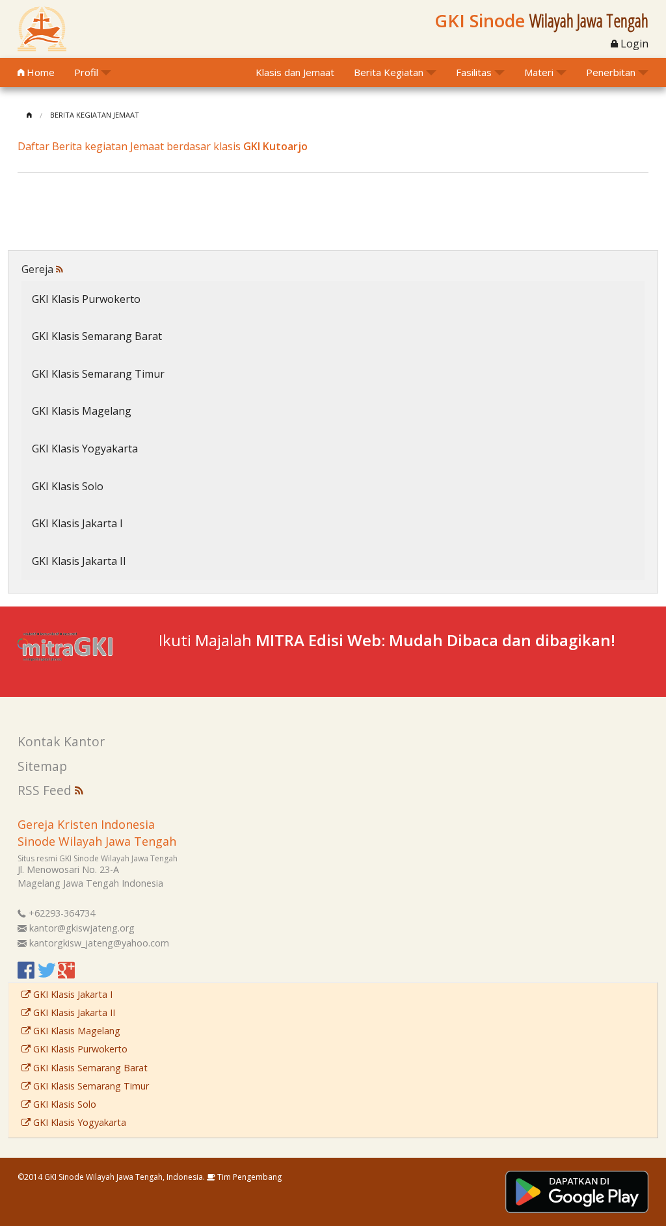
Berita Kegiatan (388, 72)
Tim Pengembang (248, 1176)
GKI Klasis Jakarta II (79, 561)
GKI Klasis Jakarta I (77, 523)
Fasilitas (474, 72)
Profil (86, 72)
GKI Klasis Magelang (81, 411)
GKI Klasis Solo (67, 486)
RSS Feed (46, 790)
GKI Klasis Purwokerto (86, 299)
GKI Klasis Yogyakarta (85, 448)
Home (39, 72)
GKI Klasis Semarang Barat (97, 336)
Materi (538, 72)
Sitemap (42, 766)
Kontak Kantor (61, 741)
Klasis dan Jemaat (295, 72)
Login (633, 43)
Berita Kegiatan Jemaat (94, 114)
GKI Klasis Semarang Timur (98, 374)
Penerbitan (610, 72)
